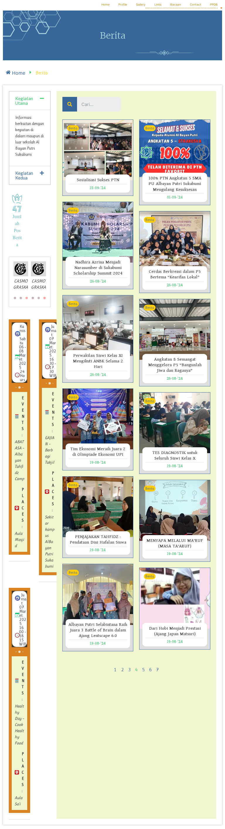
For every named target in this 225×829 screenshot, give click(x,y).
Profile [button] (122, 4)
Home (105, 4)
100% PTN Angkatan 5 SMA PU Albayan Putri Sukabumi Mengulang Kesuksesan (174, 184)
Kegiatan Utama (24, 101)
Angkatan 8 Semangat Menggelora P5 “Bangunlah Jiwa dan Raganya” (175, 365)
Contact (195, 4)
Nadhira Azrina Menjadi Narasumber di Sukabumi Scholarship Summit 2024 (98, 268)
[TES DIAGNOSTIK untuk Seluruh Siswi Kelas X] (174, 422)
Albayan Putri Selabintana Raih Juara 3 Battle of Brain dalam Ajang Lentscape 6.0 (98, 630)
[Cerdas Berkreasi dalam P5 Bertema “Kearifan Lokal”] (174, 241)
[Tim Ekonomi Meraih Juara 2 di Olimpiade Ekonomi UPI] (98, 419)
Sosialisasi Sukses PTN (98, 179)
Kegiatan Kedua (24, 175)
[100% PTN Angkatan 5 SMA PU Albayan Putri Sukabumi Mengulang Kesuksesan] (174, 149)
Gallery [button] (141, 4)
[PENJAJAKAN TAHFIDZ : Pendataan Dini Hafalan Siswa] (98, 506)
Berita (73, 128)
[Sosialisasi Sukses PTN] (98, 150)
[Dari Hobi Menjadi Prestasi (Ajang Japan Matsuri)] (174, 598)
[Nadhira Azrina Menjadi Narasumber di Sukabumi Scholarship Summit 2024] (98, 232)
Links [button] (157, 4)
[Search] (69, 104)
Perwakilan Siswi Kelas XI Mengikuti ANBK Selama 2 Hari (98, 361)
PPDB (214, 4)
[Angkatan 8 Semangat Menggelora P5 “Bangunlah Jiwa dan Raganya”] (174, 329)
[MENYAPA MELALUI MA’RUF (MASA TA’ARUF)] (174, 510)
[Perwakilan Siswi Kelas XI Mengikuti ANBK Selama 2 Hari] (98, 325)
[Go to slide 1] (44, 298)
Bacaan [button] (175, 4)
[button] (29, 101)
